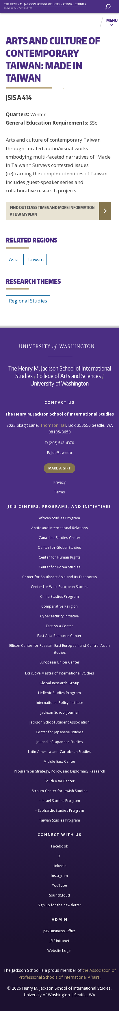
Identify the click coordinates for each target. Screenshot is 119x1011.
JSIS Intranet (59, 940)
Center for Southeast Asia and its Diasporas (59, 576)
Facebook (59, 846)
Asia (14, 259)
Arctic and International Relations (59, 527)
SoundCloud (59, 895)
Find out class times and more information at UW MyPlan (52, 211)
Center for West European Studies (59, 586)
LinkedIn (60, 865)
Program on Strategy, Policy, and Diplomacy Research (59, 771)
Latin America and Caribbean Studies (59, 751)
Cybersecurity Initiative (59, 616)
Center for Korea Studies (60, 567)
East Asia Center (59, 625)
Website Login (59, 950)
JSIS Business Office (59, 931)
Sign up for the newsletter (59, 905)
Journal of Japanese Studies (59, 741)
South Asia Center (59, 781)
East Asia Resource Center (59, 635)
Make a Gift (59, 468)
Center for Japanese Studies (59, 732)
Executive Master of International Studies (59, 673)
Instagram (59, 875)
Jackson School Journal (59, 712)
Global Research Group (59, 683)
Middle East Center (60, 761)
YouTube (59, 885)
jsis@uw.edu (61, 452)
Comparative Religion (59, 606)
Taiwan (35, 259)
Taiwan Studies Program (59, 820)
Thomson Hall (53, 425)
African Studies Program (59, 518)
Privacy (59, 482)
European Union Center (59, 662)
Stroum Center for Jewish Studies (59, 790)
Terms (59, 492)
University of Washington (59, 346)
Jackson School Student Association (59, 722)
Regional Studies (28, 300)
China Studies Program (59, 596)
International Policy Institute (59, 702)
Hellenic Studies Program (59, 692)
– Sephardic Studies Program (59, 810)
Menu (112, 20)
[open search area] (108, 7)
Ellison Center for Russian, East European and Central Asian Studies (59, 649)
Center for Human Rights (60, 557)
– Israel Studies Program (59, 800)
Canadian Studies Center (60, 537)
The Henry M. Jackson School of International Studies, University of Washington (47, 5)
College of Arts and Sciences (69, 375)
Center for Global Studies (59, 547)
